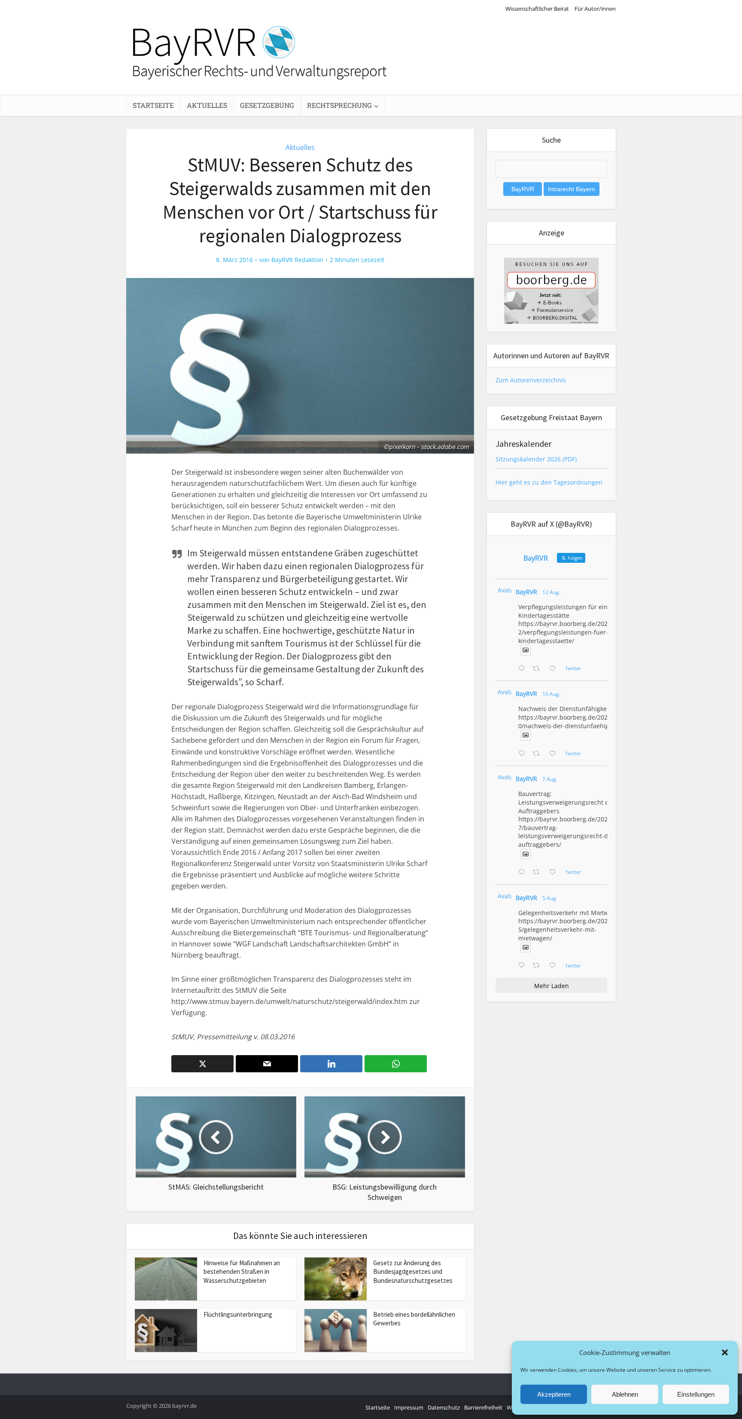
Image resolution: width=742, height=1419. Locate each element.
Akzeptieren (554, 1394)
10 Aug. (551, 694)
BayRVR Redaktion (297, 260)
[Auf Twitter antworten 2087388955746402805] (523, 668)
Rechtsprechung (339, 105)
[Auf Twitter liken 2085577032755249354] (555, 872)
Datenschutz (444, 1407)
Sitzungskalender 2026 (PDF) (536, 459)
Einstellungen (696, 1394)
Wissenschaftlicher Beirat (537, 8)
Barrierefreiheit (483, 1407)
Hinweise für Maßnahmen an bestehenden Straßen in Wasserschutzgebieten (242, 1272)
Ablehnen (625, 1394)
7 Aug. (549, 779)
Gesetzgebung (267, 105)
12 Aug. (551, 592)
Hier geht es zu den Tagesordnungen (549, 482)
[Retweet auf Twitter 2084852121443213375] (539, 965)
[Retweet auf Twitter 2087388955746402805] (539, 668)
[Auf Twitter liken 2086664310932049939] (555, 754)
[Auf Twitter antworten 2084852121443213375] (523, 965)
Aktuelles (207, 105)
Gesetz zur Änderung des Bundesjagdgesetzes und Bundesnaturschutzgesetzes (413, 1272)
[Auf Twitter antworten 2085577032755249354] (523, 872)
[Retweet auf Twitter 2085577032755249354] (539, 872)
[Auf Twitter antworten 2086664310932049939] (523, 754)
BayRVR (526, 592)
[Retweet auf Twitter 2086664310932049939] (539, 754)
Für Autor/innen (595, 8)
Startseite (153, 105)
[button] (725, 1352)
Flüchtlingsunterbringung (238, 1314)
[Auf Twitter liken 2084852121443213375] (555, 965)
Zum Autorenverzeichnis (531, 380)
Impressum (408, 1407)
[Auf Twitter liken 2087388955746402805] (555, 668)
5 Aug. (549, 898)
